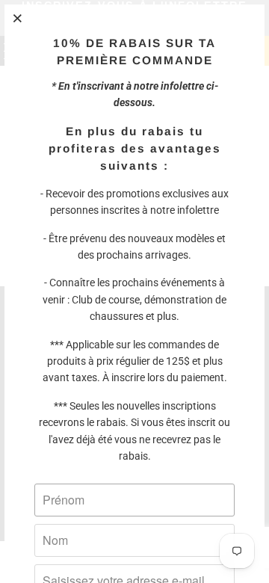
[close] (17, 17)
